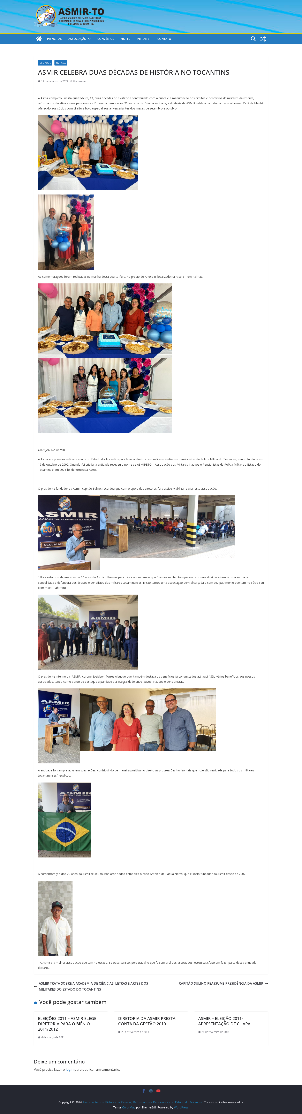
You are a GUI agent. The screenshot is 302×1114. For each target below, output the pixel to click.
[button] (88, 39)
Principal (54, 39)
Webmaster (80, 81)
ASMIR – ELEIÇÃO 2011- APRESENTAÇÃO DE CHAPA (224, 1021)
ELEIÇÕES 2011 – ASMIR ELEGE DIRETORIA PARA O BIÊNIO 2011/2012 (67, 1024)
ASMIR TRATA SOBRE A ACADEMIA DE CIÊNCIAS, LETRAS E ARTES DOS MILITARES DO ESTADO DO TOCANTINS (93, 986)
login (70, 1069)
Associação (77, 39)
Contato (164, 39)
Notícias (61, 62)
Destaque (45, 62)
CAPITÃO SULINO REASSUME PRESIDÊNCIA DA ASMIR (221, 983)
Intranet (144, 39)
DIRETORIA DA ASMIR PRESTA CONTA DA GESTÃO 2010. (146, 1021)
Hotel (125, 39)
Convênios (105, 39)
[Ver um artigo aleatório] (263, 39)
